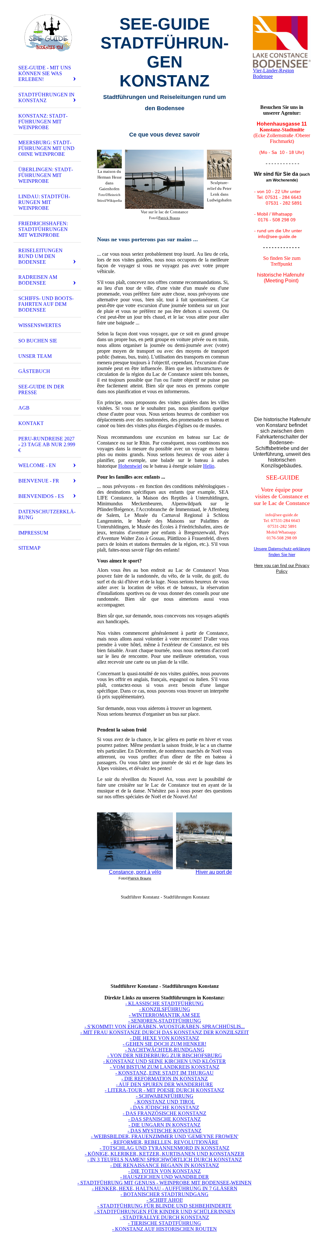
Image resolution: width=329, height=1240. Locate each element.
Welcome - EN (37, 465)
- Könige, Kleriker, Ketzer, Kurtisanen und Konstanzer (165, 1153)
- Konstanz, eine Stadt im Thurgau (164, 1073)
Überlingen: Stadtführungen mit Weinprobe (45, 175)
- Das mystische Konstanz (164, 1130)
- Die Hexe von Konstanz (164, 1038)
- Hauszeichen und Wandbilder (164, 1177)
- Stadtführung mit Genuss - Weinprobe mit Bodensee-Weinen (164, 1182)
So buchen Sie (37, 340)
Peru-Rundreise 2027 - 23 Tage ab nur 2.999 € (46, 444)
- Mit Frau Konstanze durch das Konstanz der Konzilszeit (164, 1032)
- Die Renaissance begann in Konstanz (164, 1165)
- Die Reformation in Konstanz (164, 1078)
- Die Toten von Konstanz (164, 1171)
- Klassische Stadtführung (164, 1003)
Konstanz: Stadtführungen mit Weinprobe (42, 121)
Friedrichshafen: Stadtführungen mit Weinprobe (43, 229)
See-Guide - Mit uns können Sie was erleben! (44, 73)
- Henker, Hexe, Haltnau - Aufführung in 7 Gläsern (164, 1188)
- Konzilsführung (164, 1009)
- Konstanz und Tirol (164, 1101)
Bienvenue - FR (38, 480)
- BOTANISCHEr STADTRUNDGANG (164, 1194)
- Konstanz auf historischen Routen (164, 1229)
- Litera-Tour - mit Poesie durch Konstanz (164, 1090)
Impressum (33, 533)
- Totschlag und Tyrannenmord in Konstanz (164, 1148)
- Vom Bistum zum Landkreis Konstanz (164, 1067)
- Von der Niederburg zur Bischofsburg (164, 1055)
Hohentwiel (130, 466)
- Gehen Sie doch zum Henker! (164, 1044)
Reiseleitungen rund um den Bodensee (40, 256)
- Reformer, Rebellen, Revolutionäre (164, 1142)
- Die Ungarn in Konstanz (164, 1125)
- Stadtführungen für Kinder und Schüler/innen (164, 1211)
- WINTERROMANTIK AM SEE (164, 1015)
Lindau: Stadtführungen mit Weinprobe (44, 202)
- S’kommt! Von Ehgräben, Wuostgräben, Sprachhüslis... (164, 1026)
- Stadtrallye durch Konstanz (164, 1217)
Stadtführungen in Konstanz (46, 97)
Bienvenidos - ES (41, 496)
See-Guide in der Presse (41, 389)
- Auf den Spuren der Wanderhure (164, 1084)
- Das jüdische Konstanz (164, 1107)
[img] (47, 33)
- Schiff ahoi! (165, 1200)
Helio (208, 466)
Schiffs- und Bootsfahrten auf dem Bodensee (46, 304)
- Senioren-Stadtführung (164, 1020)
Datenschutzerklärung (47, 514)
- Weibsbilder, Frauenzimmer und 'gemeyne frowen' (164, 1136)
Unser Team (35, 356)
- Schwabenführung (164, 1096)
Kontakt (31, 423)
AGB (24, 408)
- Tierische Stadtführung (164, 1223)
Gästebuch (34, 371)
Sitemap (29, 548)
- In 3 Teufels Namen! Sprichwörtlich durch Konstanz (164, 1159)
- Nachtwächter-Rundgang (164, 1049)
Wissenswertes (39, 325)
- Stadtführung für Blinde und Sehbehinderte (164, 1206)
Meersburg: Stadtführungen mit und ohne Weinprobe (46, 148)
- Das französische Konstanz (164, 1113)
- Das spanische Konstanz (164, 1119)
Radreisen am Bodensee (37, 280)
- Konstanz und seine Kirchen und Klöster (164, 1061)
